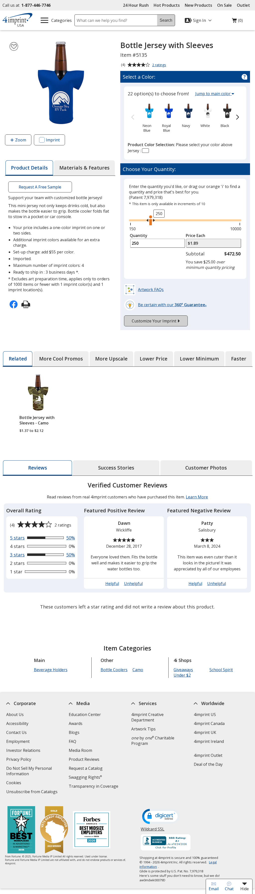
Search (166, 20)
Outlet (245, 5)
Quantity (138, 235)
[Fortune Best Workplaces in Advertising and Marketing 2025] (21, 830)
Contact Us (16, 732)
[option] (147, 117)
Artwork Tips (143, 729)
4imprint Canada (209, 723)
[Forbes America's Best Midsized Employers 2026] (91, 830)
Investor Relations (24, 751)
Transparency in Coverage (94, 786)
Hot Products (167, 5)
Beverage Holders (50, 669)
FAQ (72, 741)
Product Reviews (84, 759)
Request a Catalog (86, 768)
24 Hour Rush (136, 5)
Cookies (14, 783)
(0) (237, 22)
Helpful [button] (112, 583)
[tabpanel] (127, 547)
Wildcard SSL (153, 830)
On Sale (224, 5)
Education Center (85, 714)
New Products (198, 5)
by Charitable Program (152, 740)
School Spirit (221, 669)
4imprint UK (205, 732)
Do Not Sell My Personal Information (29, 772)
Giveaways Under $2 (183, 672)
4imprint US (205, 714)
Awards (75, 723)
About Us (15, 714)
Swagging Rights (85, 777)
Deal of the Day (208, 764)
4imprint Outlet (208, 755)
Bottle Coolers (114, 669)
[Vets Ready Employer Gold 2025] (54, 830)
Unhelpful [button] (133, 583)
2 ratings (159, 65)
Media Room (80, 750)
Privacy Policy (19, 760)
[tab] (29, 168)
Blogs (74, 732)
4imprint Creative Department (147, 717)
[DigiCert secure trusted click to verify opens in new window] (161, 816)
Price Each (195, 235)
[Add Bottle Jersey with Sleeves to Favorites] (14, 46)
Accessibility (17, 723)
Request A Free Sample (40, 187)
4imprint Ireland (209, 741)
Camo (137, 669)
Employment (18, 741)
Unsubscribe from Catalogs (32, 792)
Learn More (197, 497)
